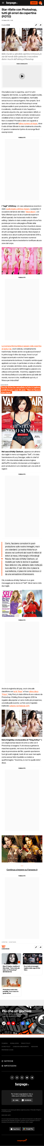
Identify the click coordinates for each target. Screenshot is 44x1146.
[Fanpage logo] (11, 3)
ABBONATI (34, 2)
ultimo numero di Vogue (28, 123)
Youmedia (5, 1043)
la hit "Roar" (18, 691)
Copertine (4, 942)
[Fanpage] (22, 1084)
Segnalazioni (14, 1043)
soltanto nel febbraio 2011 (19, 706)
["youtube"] (13, 1023)
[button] (40, 25)
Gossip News (12, 942)
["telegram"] (27, 1023)
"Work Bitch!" (30, 212)
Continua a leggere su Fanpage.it (22, 869)
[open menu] (2, 3)
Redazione (34, 1046)
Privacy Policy (25, 1043)
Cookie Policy (6, 1046)
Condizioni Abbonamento (21, 1046)
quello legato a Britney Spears (18, 209)
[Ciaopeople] (22, 1140)
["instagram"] (8, 1023)
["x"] (18, 1023)
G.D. (8, 25)
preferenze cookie (7, 1050)
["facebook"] (23, 1023)
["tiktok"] (4, 1023)
